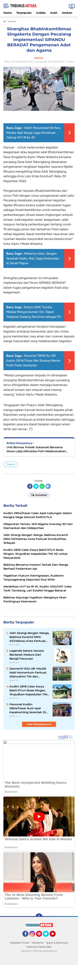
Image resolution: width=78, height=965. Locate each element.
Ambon (67, 12)
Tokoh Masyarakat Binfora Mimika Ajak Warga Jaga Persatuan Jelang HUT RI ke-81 (33, 132)
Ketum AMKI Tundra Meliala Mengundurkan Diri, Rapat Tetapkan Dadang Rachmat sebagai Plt (33, 312)
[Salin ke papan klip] (48, 486)
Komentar (41, 495)
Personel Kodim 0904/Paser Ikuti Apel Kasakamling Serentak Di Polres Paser (27, 708)
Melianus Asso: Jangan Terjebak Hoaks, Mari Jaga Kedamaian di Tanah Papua (32, 258)
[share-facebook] (30, 486)
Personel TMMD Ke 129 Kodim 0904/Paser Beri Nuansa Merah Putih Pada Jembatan (33, 360)
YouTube (55, 938)
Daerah (11, 464)
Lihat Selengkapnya (38, 724)
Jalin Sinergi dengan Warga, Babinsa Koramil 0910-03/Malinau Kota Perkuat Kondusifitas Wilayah (29, 637)
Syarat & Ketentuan (57, 942)
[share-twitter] (36, 486)
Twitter (47, 938)
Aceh (53, 12)
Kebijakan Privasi (19, 942)
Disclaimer (38, 942)
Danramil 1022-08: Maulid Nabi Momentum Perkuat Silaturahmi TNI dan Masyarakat (27, 672)
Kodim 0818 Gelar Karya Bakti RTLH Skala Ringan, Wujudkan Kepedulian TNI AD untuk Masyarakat (28, 690)
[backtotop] (39, 916)
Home (7, 12)
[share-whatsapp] (42, 486)
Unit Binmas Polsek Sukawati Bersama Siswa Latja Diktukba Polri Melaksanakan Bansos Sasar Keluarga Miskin (36, 449)
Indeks (41, 12)
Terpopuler (24, 12)
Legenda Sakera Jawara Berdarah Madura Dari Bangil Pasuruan (26, 654)
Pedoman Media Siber (39, 946)
